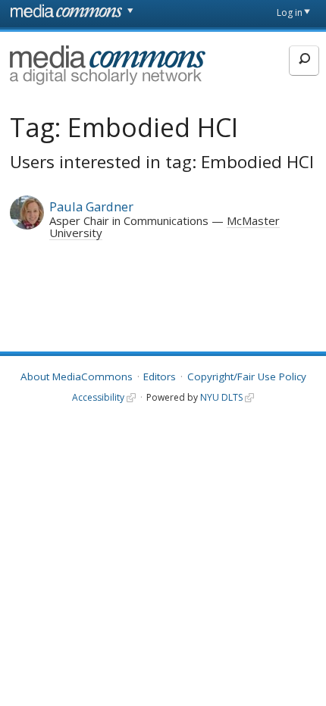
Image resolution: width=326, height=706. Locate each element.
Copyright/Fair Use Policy (246, 376)
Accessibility (98, 397)
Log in (289, 12)
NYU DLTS (221, 397)
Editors (159, 376)
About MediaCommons (76, 376)
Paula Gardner (91, 206)
